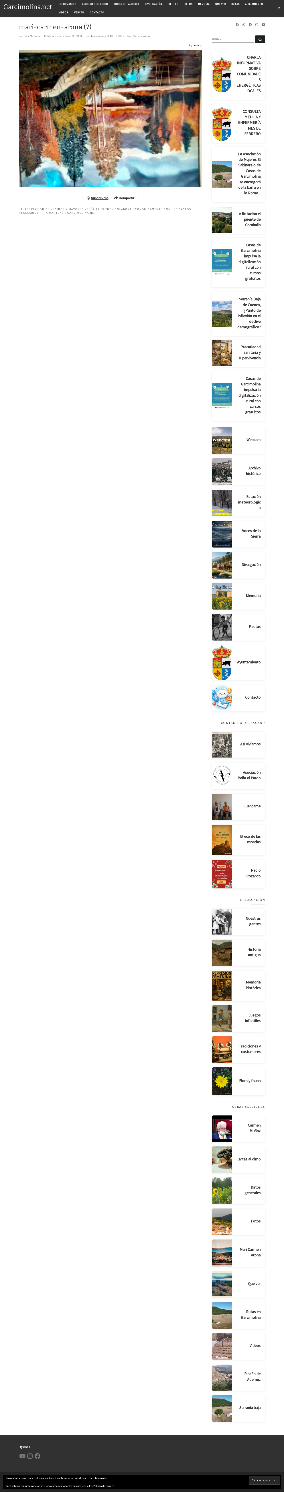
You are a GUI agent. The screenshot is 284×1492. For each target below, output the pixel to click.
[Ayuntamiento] (222, 662)
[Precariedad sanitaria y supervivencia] (222, 353)
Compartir (126, 198)
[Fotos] (222, 1221)
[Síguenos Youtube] (263, 24)
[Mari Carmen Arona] (222, 1253)
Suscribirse (99, 198)
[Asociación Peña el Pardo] (222, 776)
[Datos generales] (222, 1190)
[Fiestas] (222, 627)
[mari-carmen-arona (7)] (110, 118)
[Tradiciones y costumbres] (222, 1049)
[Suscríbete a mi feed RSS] (237, 24)
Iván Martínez (32, 36)
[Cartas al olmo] (222, 1159)
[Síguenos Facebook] (250, 24)
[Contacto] (222, 698)
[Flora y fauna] (222, 1081)
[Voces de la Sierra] (222, 534)
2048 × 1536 (114, 36)
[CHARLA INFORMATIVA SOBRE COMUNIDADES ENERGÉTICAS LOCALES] (222, 74)
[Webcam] (222, 440)
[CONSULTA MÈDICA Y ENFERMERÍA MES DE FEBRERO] (222, 123)
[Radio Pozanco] (222, 874)
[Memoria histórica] (222, 986)
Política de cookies (103, 1486)
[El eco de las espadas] (222, 840)
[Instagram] (256, 24)
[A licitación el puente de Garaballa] (222, 220)
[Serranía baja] (222, 1408)
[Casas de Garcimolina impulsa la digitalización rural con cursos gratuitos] (222, 262)
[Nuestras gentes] (222, 922)
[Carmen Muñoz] (222, 1128)
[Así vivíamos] (222, 745)
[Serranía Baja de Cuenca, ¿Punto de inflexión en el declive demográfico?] (222, 314)
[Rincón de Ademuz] (222, 1377)
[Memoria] (222, 596)
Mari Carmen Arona (138, 36)
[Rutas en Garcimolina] (222, 1315)
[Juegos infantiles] (222, 1018)
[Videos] (222, 1346)
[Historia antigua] (222, 953)
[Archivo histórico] (222, 471)
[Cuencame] (222, 807)
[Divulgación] (222, 565)
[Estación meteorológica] (222, 503)
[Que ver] (222, 1284)
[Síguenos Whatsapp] (244, 24)
